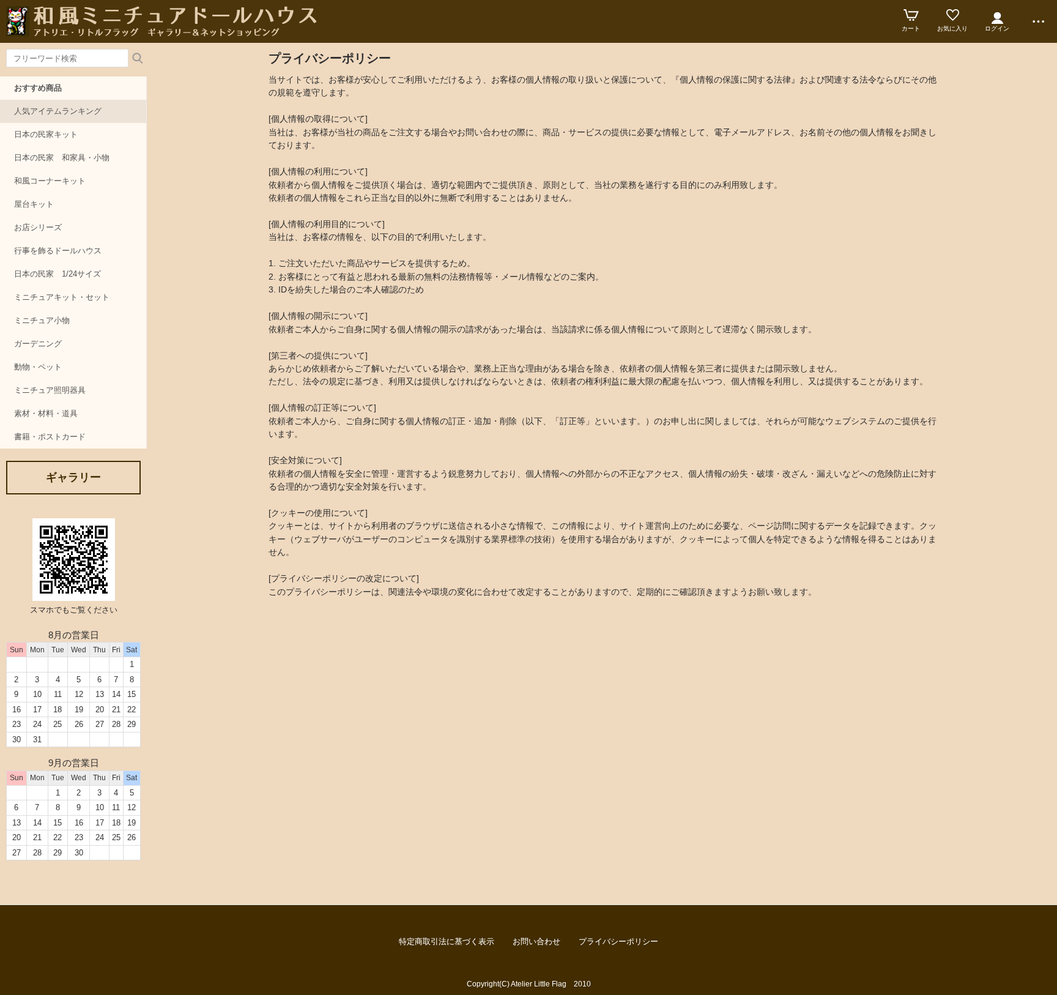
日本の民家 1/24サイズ (57, 273)
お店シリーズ (38, 227)
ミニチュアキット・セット (61, 297)
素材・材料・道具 (46, 413)
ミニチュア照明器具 (50, 390)
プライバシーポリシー (618, 941)
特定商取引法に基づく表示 (446, 941)
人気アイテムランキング (58, 111)
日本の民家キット (46, 134)
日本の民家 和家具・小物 (61, 157)
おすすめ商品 (38, 87)
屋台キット (34, 204)
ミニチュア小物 (42, 320)
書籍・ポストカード (50, 436)
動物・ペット (38, 366)
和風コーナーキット (50, 180)
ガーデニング (38, 343)
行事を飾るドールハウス (58, 250)
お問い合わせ (536, 941)
